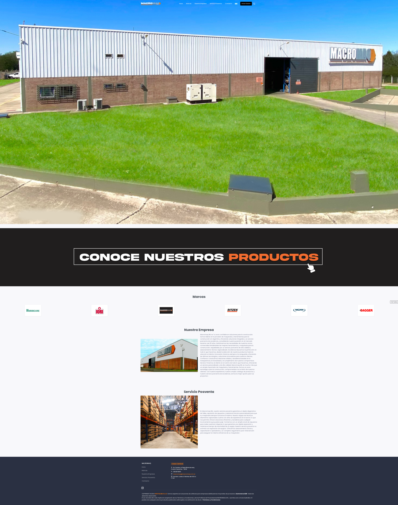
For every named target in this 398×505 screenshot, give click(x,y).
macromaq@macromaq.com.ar (184, 474)
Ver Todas (394, 302)
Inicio (181, 4)
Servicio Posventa (216, 4)
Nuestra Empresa (200, 4)
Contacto (228, 4)
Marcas (188, 4)
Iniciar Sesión (246, 4)
